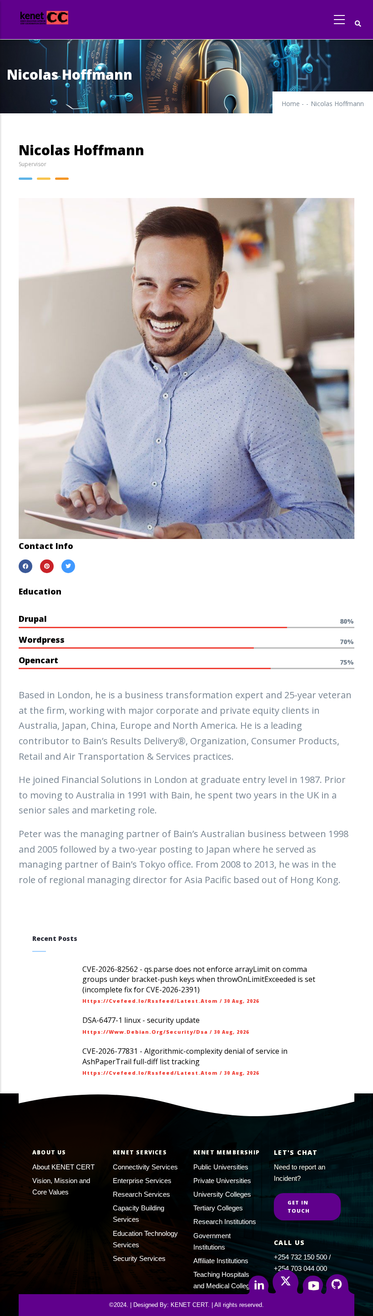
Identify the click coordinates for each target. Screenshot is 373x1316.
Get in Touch (298, 1206)
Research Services (141, 1194)
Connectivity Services (145, 1167)
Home (291, 103)
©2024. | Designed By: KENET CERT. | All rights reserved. (186, 1304)
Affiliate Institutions (220, 1261)
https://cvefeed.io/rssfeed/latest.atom (150, 1000)
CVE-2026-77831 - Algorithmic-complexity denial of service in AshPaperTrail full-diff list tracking (184, 1056)
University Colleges (222, 1194)
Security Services (139, 1258)
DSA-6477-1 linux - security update (141, 1020)
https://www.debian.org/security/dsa (145, 1031)
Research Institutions (224, 1221)
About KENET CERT (63, 1167)
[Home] (61, 17)
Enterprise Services (142, 1180)
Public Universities (220, 1167)
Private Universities (222, 1180)
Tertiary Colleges (218, 1208)
